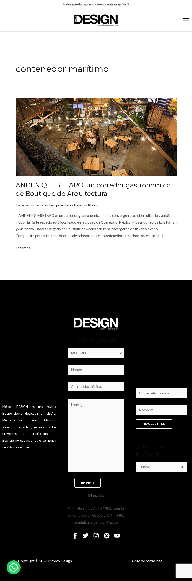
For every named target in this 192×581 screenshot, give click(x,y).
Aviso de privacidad (146, 561)
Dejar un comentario (32, 205)
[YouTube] (117, 536)
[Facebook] (75, 536)
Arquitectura (61, 205)
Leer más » (24, 247)
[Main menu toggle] (186, 20)
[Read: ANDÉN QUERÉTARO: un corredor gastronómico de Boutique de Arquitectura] (96, 136)
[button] (14, 567)
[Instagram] (96, 536)
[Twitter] (86, 536)
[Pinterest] (107, 536)
